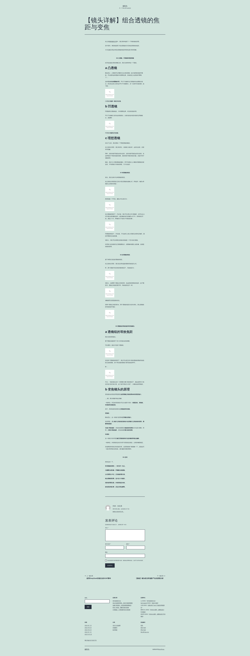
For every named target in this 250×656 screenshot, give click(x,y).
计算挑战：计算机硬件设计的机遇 (121, 609)
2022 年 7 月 (88, 632)
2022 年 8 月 (88, 630)
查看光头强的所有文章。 (118, 511)
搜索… (86, 597)
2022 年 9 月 (88, 627)
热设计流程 (155, 603)
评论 (106, 527)
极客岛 (125, 6)
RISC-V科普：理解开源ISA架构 (121, 607)
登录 (142, 625)
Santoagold (144, 603)
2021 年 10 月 (88, 634)
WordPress (161, 649)
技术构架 (115, 630)
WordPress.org (145, 632)
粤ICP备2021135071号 (91, 640)
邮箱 (127, 544)
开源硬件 (115, 627)
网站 (106, 552)
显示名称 (108, 544)
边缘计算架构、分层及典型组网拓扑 (122, 605)
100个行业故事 (116, 625)
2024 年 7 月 (88, 625)
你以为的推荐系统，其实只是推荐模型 (123, 603)
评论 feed (143, 630)
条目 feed (143, 627)
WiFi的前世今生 (117, 601)
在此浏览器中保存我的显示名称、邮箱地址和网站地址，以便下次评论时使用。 (125, 560)
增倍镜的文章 (113, 41)
